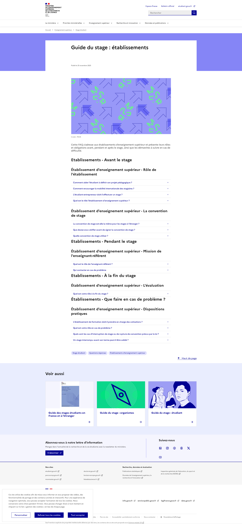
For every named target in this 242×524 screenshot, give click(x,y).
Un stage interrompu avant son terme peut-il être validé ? (100, 339)
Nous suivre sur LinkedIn (160, 448)
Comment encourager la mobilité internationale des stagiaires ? (103, 188)
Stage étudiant (81, 30)
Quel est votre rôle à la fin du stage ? (90, 293)
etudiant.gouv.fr (185, 6)
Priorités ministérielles (72, 23)
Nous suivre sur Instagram (167, 448)
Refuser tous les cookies (49, 515)
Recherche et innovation (127, 23)
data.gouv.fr (186, 500)
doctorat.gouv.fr (90, 471)
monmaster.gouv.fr (52, 479)
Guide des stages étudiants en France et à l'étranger (67, 414)
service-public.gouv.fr (147, 500)
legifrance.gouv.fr (169, 500)
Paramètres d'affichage (172, 517)
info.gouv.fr (128, 500)
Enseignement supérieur (99, 23)
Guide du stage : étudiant (166, 413)
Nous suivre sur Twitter (188, 448)
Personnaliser (21, 515)
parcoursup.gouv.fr (52, 475)
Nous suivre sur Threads (181, 448)
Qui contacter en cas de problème (89, 270)
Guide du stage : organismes (117, 413)
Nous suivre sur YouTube (160, 457)
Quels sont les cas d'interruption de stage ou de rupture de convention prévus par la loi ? (116, 333)
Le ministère (50, 23)
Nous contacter (150, 517)
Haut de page (189, 358)
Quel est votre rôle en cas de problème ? (92, 327)
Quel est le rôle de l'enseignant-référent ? (92, 264)
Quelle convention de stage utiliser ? (90, 235)
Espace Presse (151, 6)
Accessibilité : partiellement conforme (126, 517)
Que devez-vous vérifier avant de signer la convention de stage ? (104, 229)
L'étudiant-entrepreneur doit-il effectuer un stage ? (97, 194)
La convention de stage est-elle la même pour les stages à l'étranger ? (106, 223)
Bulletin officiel (167, 6)
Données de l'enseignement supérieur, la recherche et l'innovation (137, 476)
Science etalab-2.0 (135, 522)
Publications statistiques (131, 471)
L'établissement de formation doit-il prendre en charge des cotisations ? (107, 321)
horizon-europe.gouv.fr (92, 475)
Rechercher (194, 12)
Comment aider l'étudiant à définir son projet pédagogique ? (102, 182)
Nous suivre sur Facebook (174, 448)
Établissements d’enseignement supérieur (127, 353)
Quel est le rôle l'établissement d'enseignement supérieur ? (101, 200)
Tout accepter (78, 515)
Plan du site (104, 517)
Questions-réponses (97, 353)
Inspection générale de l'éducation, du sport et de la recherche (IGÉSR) (178, 472)
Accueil (48, 30)
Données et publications (155, 23)
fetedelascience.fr (90, 479)
